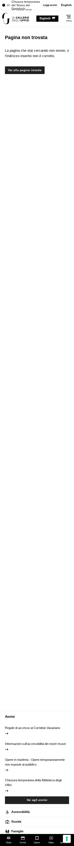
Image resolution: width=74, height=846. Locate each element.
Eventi (23, 842)
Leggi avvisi (50, 5)
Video (51, 842)
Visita (8, 842)
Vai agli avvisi (37, 800)
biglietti (45, 18)
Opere (37, 842)
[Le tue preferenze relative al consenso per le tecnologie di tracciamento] (67, 839)
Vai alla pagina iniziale (25, 70)
